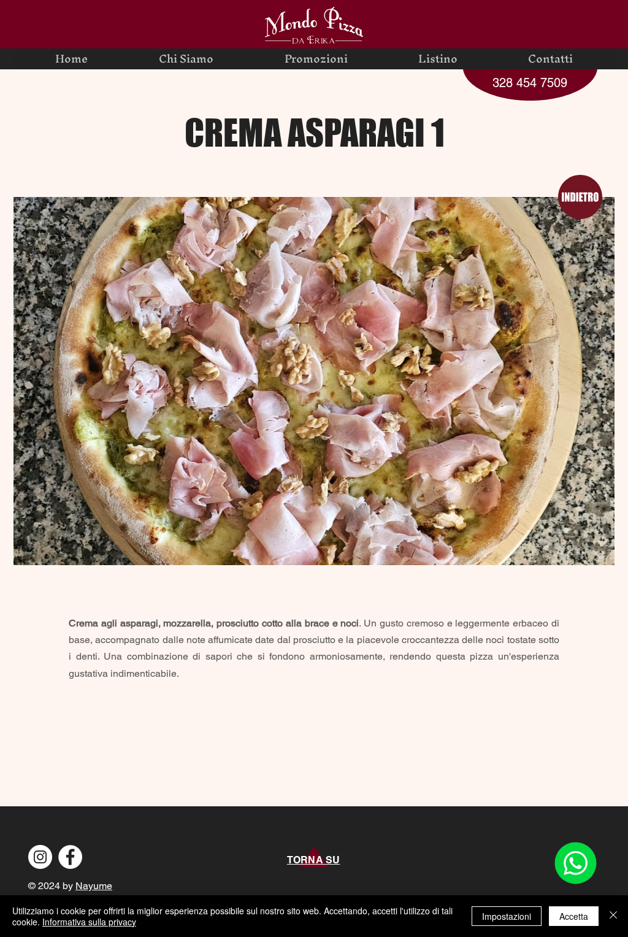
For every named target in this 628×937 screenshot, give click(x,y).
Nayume (93, 886)
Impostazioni (506, 916)
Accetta (573, 916)
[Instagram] (40, 857)
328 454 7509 (529, 82)
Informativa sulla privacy (89, 922)
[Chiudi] (613, 916)
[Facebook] (70, 857)
